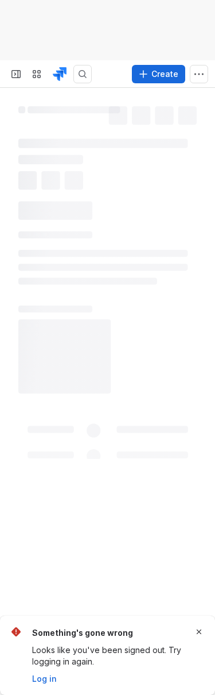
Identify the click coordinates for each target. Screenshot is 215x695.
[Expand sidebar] (16, 74)
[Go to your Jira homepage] (59, 74)
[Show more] (199, 74)
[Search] (82, 74)
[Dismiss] (199, 632)
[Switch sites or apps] (37, 74)
